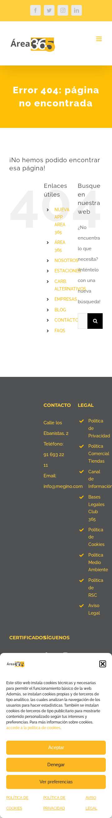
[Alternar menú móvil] (99, 39)
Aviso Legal (94, 609)
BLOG (60, 309)
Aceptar (56, 747)
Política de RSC (95, 588)
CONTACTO (66, 320)
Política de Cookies (95, 537)
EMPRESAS (65, 299)
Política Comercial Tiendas (95, 454)
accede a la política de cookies (33, 728)
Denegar (56, 764)
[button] (103, 664)
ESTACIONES (67, 270)
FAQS (59, 330)
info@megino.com (63, 486)
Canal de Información (95, 479)
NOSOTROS (66, 260)
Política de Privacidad (95, 428)
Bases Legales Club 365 (95, 508)
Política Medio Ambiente (95, 562)
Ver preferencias (56, 781)
